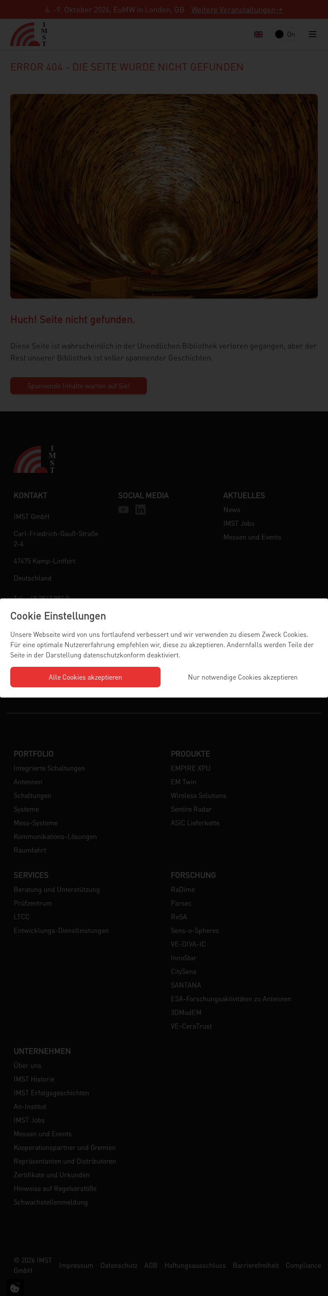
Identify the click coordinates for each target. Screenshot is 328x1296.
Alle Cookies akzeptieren (85, 676)
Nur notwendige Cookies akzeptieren (243, 676)
